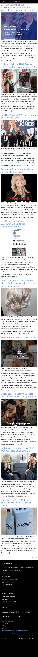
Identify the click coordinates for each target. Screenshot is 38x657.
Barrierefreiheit (6, 628)
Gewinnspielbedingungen (9, 633)
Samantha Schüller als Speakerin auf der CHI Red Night (17, 170)
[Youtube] (17, 616)
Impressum (5, 623)
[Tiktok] (14, 616)
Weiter (34, 557)
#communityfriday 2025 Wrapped (18, 337)
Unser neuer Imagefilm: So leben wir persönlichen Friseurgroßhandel (19, 395)
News (12, 570)
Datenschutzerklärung (8, 621)
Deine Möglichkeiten (26, 567)
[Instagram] (6, 616)
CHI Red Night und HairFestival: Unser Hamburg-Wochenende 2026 (19, 65)
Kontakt (17, 570)
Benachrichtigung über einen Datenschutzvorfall (15, 630)
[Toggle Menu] (34, 10)
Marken (15, 567)
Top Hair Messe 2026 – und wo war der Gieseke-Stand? (18, 116)
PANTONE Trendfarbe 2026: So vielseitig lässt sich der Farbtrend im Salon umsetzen (17, 283)
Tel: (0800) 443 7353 (9, 601)
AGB (3, 626)
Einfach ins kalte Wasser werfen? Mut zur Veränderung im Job (17, 449)
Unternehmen (7, 567)
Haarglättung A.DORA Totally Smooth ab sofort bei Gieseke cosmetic (16, 503)
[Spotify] (19, 616)
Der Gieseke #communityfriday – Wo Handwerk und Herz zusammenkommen (18, 224)
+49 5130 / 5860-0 (16, 1)
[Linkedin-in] (9, 616)
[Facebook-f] (3, 616)
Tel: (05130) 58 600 (8, 596)
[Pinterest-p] (11, 616)
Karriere (5, 570)
